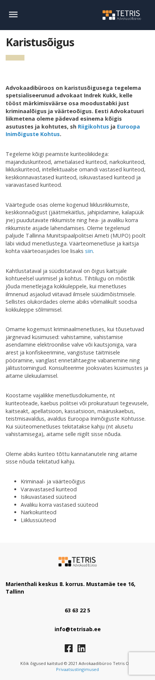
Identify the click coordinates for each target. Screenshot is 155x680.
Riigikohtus (93, 126)
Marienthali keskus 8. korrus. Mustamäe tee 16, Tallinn (70, 587)
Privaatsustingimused (77, 669)
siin (89, 250)
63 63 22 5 (77, 610)
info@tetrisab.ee (78, 629)
